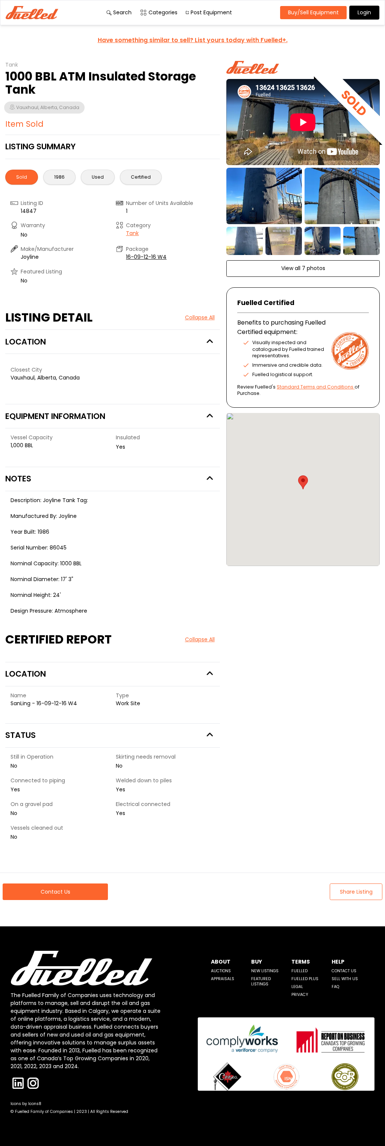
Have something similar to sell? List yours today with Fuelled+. (193, 40)
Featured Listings (261, 981)
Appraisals (222, 979)
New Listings (265, 971)
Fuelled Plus (304, 979)
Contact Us (344, 971)
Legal (297, 987)
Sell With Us (345, 979)
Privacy (299, 994)
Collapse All (200, 317)
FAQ (335, 987)
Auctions (221, 971)
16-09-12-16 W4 (146, 257)
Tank (132, 233)
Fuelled (299, 971)
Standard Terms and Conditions (315, 387)
